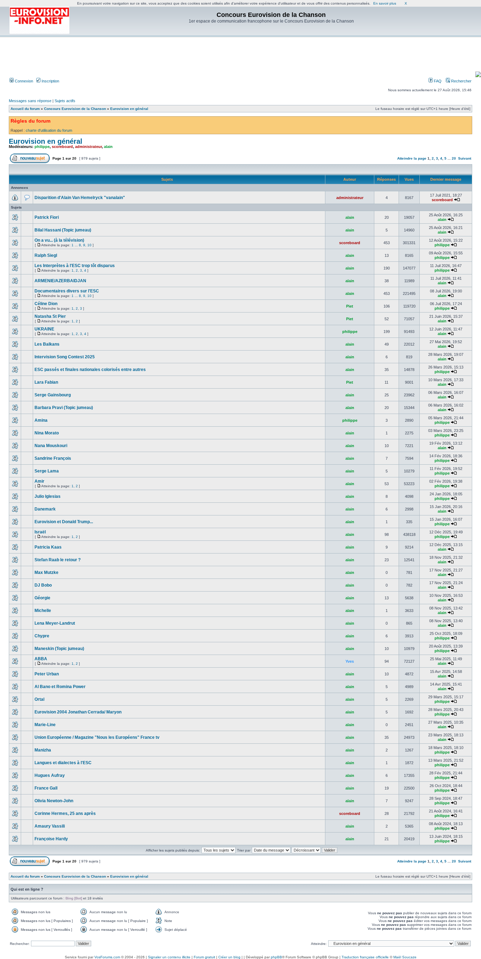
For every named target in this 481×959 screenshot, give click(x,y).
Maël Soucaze (405, 957)
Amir (39, 481)
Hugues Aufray (50, 775)
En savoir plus (384, 3)
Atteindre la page (411, 158)
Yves (349, 661)
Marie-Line (45, 724)
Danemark (45, 509)
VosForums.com (107, 957)
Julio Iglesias (48, 496)
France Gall (46, 788)
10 (89, 245)
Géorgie (42, 597)
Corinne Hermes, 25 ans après (65, 813)
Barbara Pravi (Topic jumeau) (64, 407)
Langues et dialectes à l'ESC (63, 762)
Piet (349, 306)
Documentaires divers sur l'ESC (67, 291)
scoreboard (62, 146)
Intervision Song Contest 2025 (65, 356)
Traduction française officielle (365, 957)
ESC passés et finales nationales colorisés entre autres (90, 369)
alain (108, 146)
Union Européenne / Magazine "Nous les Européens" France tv (97, 737)
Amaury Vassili (50, 826)
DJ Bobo (43, 585)
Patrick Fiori (47, 217)
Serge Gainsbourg (53, 394)
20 (454, 158)
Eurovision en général (129, 109)
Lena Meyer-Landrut (55, 623)
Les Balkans (47, 344)
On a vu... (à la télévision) (59, 240)
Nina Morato (47, 433)
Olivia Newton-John (54, 800)
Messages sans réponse (30, 101)
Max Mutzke (46, 572)
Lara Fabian (46, 382)
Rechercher (460, 81)
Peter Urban (47, 674)
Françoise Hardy (51, 838)
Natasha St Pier (50, 316)
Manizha (43, 750)
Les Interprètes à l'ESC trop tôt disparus (75, 265)
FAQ (437, 81)
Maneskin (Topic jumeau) (59, 648)
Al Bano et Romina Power (60, 686)
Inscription (49, 81)
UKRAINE (44, 329)
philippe (42, 146)
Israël (40, 532)
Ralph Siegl (46, 255)
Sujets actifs (65, 101)
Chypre (42, 635)
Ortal (39, 699)
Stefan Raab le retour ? (58, 559)
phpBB (276, 957)
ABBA (41, 658)
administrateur (88, 146)
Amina (41, 420)
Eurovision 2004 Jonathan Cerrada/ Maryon (78, 712)
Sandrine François (53, 458)
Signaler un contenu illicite (169, 957)
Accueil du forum (25, 109)
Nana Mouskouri (51, 445)
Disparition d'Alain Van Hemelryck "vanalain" (80, 197)
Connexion (23, 81)
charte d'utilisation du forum (49, 130)
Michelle (43, 610)
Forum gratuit (204, 957)
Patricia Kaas (48, 547)
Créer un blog (229, 957)
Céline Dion (46, 303)
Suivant (464, 158)
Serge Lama (47, 471)
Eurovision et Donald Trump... (64, 521)
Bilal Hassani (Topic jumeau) (63, 230)
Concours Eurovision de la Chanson (75, 109)
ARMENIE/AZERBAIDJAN (60, 280)
